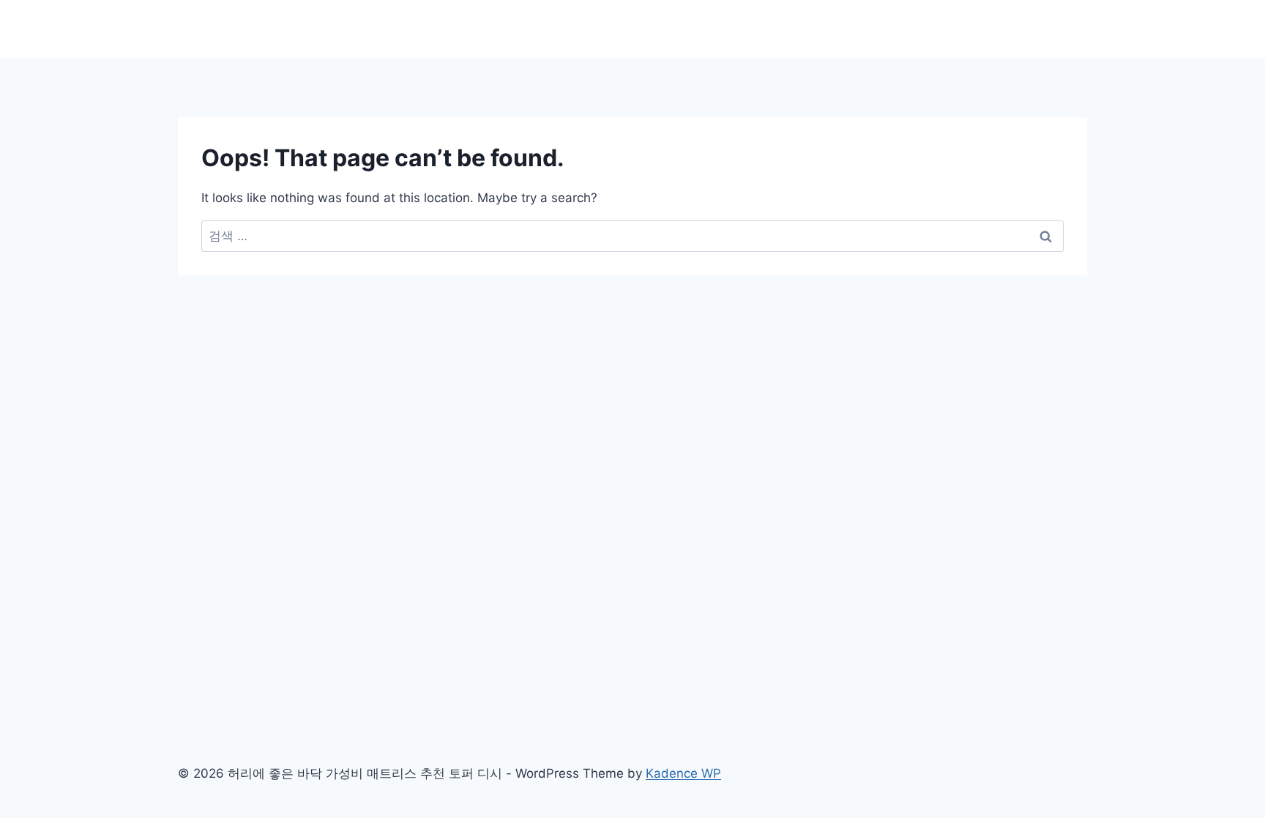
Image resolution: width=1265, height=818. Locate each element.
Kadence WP (683, 773)
